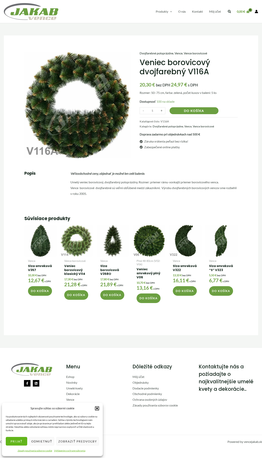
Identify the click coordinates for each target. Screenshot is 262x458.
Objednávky (141, 382)
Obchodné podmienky (147, 394)
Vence (179, 53)
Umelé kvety (74, 388)
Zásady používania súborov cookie (35, 450)
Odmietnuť (41, 441)
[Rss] (36, 383)
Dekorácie (73, 394)
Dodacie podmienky (146, 388)
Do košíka (194, 111)
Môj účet (138, 377)
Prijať (16, 441)
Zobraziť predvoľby (77, 441)
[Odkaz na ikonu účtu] (256, 11)
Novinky (71, 382)
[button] (97, 408)
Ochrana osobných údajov (150, 399)
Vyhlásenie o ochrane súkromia (69, 450)
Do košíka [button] (40, 290)
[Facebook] (27, 383)
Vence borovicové (195, 53)
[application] (170, 11)
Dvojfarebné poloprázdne (156, 53)
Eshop (70, 377)
